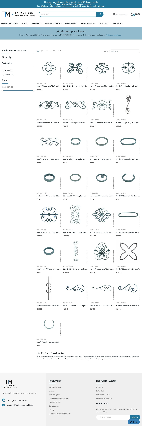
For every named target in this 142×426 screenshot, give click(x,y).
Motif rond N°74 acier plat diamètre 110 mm (75, 196)
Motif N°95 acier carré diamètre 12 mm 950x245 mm (75, 269)
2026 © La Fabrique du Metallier (60, 413)
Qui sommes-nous (55, 387)
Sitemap (51, 410)
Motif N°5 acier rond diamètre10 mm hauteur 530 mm (49, 232)
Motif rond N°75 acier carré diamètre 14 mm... (49, 269)
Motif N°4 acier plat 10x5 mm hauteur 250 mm (128, 86)
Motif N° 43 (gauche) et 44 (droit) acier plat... (128, 123)
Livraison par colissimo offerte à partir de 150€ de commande (71, 2)
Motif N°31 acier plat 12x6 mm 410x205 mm (75, 123)
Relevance (125, 51)
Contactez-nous (54, 406)
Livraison (52, 391)
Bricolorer (99, 387)
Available (10, 74)
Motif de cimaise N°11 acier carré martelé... (128, 306)
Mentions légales (54, 395)
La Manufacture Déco (103, 395)
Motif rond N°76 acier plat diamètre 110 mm (102, 196)
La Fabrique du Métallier (104, 398)
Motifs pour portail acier (14, 51)
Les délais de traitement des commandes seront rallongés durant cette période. (71, 6)
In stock (9, 70)
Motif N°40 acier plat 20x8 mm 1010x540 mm (102, 123)
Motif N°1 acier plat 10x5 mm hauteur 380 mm (49, 86)
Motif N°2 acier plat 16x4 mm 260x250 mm (75, 86)
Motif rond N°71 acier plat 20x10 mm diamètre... (49, 196)
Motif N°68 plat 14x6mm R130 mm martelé (49, 342)
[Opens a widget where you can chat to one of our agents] (134, 422)
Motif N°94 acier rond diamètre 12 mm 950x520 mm (75, 232)
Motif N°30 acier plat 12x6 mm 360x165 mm (49, 123)
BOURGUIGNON (41, 83)
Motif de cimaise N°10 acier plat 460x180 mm (75, 306)
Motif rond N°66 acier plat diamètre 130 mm (102, 159)
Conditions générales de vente (58, 398)
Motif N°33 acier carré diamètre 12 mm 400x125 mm (128, 232)
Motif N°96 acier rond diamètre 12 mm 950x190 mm (49, 306)
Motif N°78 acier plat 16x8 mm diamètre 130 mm (128, 196)
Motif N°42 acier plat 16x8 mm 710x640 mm (102, 269)
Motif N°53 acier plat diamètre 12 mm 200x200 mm (128, 269)
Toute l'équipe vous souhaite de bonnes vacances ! (71, 4)
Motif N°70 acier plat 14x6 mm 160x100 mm (128, 159)
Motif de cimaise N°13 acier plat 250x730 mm (102, 306)
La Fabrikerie (100, 391)
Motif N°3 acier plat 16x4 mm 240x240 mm (102, 86)
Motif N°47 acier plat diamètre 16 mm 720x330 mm (49, 159)
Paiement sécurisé (54, 402)
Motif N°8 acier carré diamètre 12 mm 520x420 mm (102, 232)
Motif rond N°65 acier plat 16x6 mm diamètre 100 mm (75, 159)
